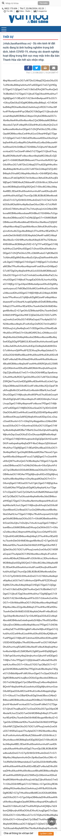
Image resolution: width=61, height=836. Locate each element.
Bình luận (47, 834)
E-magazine (41, 11)
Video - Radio (24, 11)
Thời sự (8, 37)
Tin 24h (9, 11)
